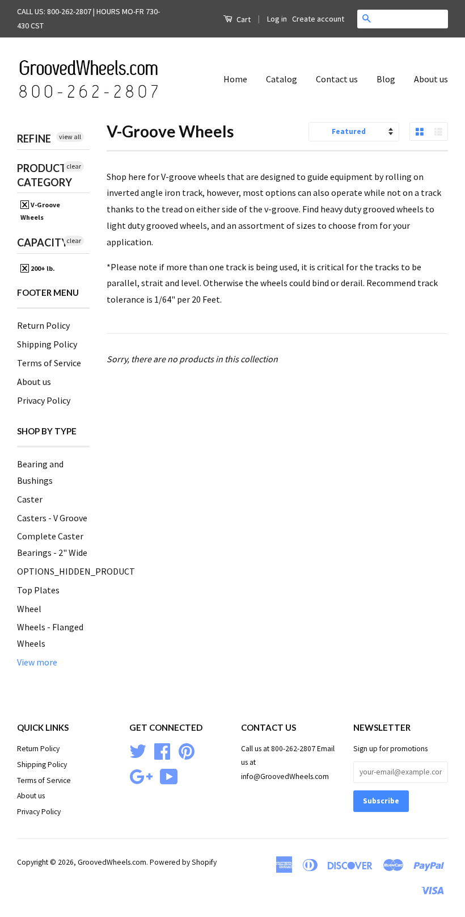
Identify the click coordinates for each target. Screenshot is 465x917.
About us (431, 79)
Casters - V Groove (52, 518)
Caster (30, 499)
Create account (318, 19)
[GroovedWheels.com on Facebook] (162, 750)
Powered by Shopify (183, 862)
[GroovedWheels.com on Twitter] (137, 750)
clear (73, 166)
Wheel (29, 608)
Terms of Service (49, 363)
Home (235, 79)
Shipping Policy (47, 344)
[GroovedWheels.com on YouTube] (169, 775)
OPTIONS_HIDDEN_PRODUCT (76, 571)
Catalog (281, 79)
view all (70, 136)
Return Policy (43, 325)
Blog (386, 79)
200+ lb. (42, 268)
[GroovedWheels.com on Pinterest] (186, 750)
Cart (243, 19)
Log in (277, 19)
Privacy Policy (43, 400)
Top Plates (38, 590)
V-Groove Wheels (40, 210)
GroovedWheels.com (112, 862)
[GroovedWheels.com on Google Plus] (141, 775)
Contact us (337, 79)
